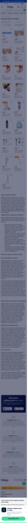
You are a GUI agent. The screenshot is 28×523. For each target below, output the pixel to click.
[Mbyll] (25, 507)
